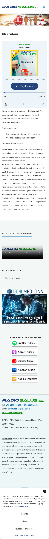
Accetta (24, 514)
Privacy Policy (29, 535)
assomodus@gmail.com (19, 408)
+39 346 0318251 (30, 405)
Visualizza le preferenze (24, 528)
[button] (45, 491)
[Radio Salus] (21, 6)
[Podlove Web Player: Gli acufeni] (24, 74)
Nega (24, 521)
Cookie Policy (18, 535)
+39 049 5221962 (13, 405)
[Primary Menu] (44, 7)
